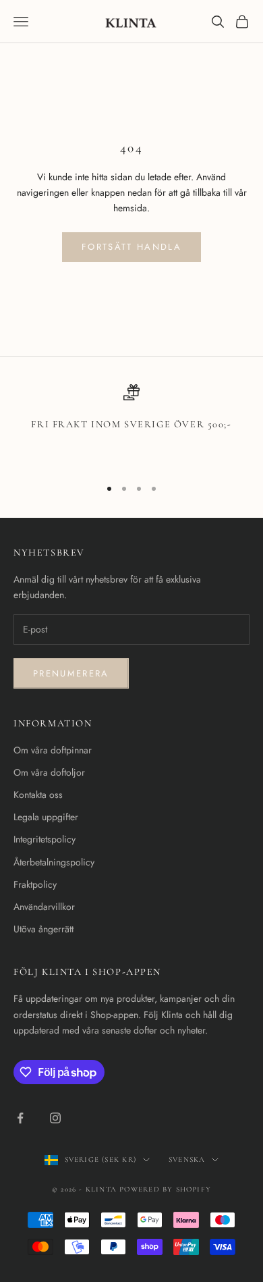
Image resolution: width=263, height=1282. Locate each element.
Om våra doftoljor (49, 772)
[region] (131, 424)
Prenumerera (71, 673)
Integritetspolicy (44, 839)
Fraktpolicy (35, 884)
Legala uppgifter (45, 817)
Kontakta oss (38, 794)
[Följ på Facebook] (20, 1118)
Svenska (187, 1159)
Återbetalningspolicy (53, 862)
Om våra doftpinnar (52, 750)
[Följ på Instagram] (55, 1118)
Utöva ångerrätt (43, 929)
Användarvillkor (44, 906)
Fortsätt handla (131, 246)
